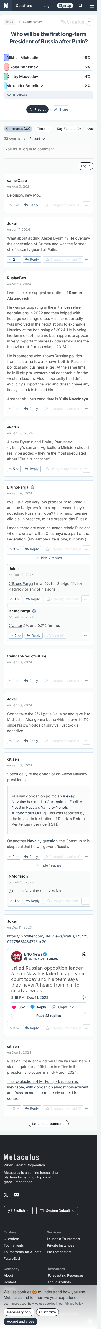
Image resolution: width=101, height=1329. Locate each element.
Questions (12, 1239)
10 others (20, 95)
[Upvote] (10, 205)
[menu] (86, 205)
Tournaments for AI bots (22, 1252)
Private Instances (60, 1245)
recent (34, 138)
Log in (48, 6)
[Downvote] (17, 205)
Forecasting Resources (66, 1275)
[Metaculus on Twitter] (6, 1195)
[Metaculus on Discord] (16, 1195)
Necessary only (19, 1312)
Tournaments (14, 1245)
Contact (10, 1282)
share (63, 109)
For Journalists (59, 1282)
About (8, 1275)
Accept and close (20, 1321)
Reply (33, 205)
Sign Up (65, 6)
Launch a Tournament (63, 1239)
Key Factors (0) (69, 129)
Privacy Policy (73, 1303)
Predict (40, 109)
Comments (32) (18, 129)
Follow (52, 959)
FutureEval (12, 1258)
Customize (47, 1312)
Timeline (43, 129)
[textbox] (48, 195)
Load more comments (49, 1124)
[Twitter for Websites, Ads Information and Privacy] (83, 997)
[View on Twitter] (83, 956)
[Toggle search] (80, 5)
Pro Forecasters (59, 1252)
